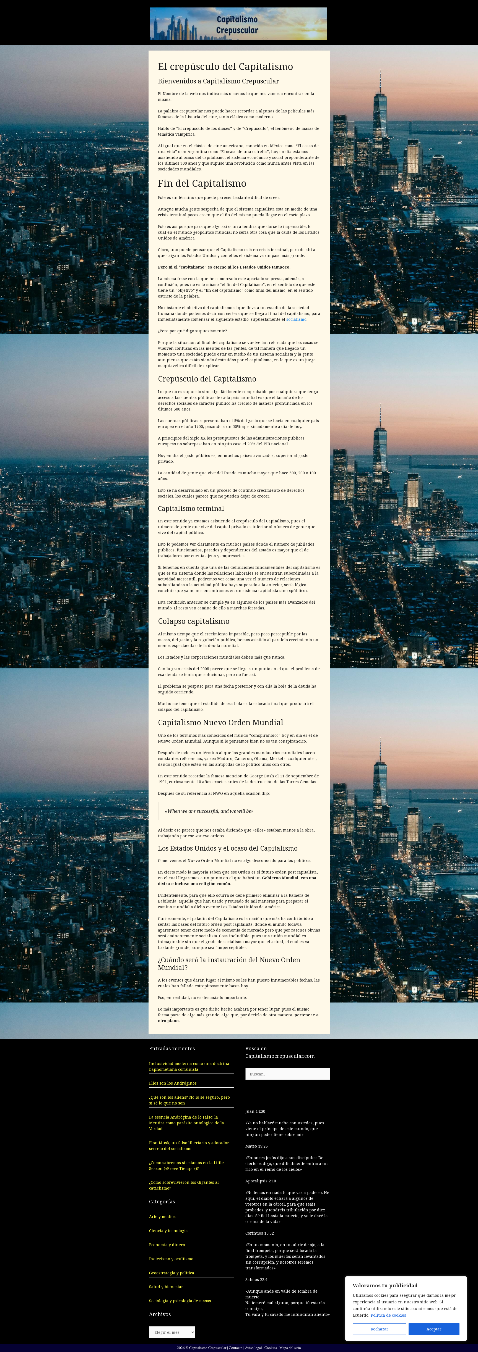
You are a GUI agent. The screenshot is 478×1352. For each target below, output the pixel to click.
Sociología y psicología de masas (180, 1300)
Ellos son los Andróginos (173, 1083)
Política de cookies (388, 1315)
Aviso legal (253, 1347)
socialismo (296, 319)
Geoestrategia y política (171, 1272)
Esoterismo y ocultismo (171, 1258)
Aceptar (434, 1329)
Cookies (270, 1347)
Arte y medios (162, 1216)
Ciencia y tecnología (168, 1230)
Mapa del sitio (290, 1347)
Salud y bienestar (166, 1286)
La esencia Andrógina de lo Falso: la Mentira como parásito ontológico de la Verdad (186, 1122)
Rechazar (379, 1329)
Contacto (236, 1347)
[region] (406, 1308)
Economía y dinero (167, 1244)
